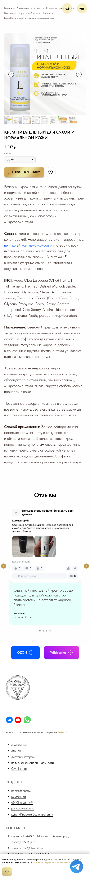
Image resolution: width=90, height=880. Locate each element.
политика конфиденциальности (32, 763)
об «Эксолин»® (22, 802)
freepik (63, 732)
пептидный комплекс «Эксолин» (29, 245)
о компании (19, 745)
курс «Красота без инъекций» (32, 814)
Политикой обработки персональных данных (56, 862)
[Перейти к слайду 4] (50, 631)
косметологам (21, 791)
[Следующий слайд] (79, 74)
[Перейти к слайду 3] (46, 631)
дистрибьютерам (23, 757)
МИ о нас (20, 769)
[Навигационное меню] (82, 8)
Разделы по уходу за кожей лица (20, 13)
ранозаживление (22, 808)
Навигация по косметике (59, 8)
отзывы (16, 751)
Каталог (38, 8)
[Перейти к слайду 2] (43, 631)
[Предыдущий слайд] (11, 74)
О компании (23, 8)
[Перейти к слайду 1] (40, 631)
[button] (67, 8)
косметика (18, 797)
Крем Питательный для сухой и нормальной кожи (29, 17)
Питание (46, 13)
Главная (8, 8)
